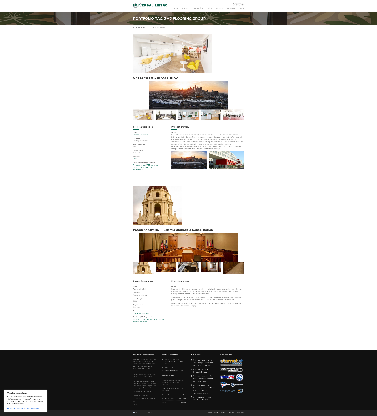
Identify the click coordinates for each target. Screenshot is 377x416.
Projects (210, 8)
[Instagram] (239, 4)
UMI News (220, 8)
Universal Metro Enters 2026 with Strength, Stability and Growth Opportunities (203, 362)
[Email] (242, 4)
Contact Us (231, 8)
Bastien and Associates (141, 313)
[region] (25, 401)
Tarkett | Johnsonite (140, 321)
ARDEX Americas (152, 165)
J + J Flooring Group (145, 167)
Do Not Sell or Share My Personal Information (23, 408)
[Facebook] (233, 4)
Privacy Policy (240, 412)
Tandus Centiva (138, 170)
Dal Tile (135, 167)
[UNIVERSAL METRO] (150, 5)
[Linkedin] (236, 4)
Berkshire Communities (141, 135)
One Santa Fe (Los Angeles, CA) (156, 77)
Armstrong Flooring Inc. (141, 319)
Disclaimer (231, 412)
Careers (241, 8)
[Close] (45, 391)
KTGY (135, 159)
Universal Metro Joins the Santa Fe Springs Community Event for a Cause (204, 378)
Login (135, 404)
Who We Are (185, 8)
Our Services (198, 8)
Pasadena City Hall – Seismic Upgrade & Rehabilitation (173, 230)
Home (176, 8)
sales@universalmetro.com (174, 370)
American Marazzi (139, 165)
